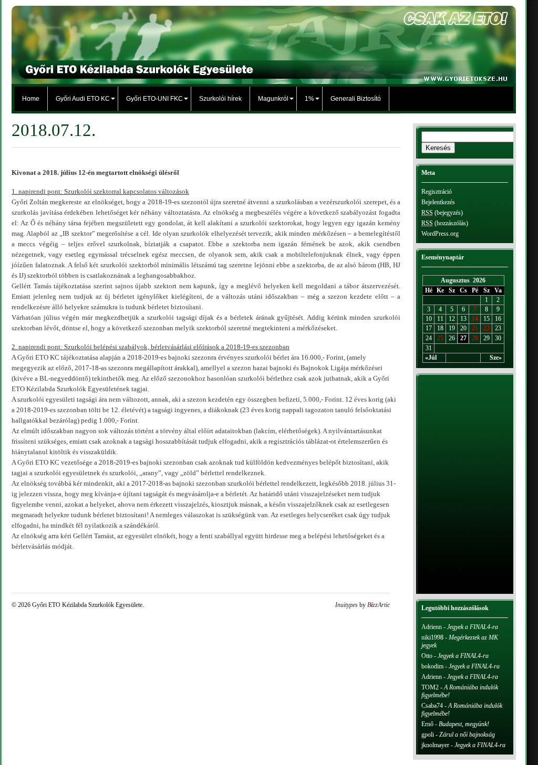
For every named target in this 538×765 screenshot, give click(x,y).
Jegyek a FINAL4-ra (472, 627)
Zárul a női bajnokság (467, 734)
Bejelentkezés (438, 202)
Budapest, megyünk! (464, 724)
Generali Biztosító (355, 98)
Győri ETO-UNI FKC (154, 98)
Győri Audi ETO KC (83, 98)
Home (30, 98)
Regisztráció (436, 191)
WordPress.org (440, 233)
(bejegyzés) (442, 212)
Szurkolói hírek (220, 98)
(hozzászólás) (444, 223)
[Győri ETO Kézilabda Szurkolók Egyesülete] (264, 78)
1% (309, 98)
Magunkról (273, 98)
